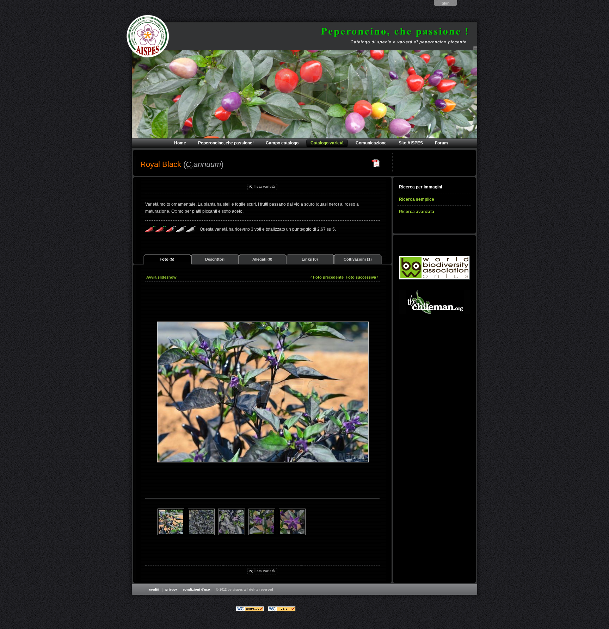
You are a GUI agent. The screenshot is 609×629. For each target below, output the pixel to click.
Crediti (154, 589)
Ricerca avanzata (416, 211)
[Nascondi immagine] (475, 48)
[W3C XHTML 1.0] (250, 608)
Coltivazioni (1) (358, 259)
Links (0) (310, 259)
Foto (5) (167, 259)
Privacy (171, 589)
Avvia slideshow (161, 277)
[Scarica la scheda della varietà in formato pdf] (375, 163)
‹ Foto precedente (327, 277)
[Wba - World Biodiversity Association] (434, 268)
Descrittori (214, 259)
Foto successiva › (362, 277)
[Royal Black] (262, 391)
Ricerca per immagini (420, 187)
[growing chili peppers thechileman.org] (434, 302)
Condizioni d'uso (196, 589)
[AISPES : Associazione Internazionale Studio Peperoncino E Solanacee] (148, 36)
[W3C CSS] (281, 608)
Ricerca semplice (416, 199)
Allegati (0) (262, 259)
